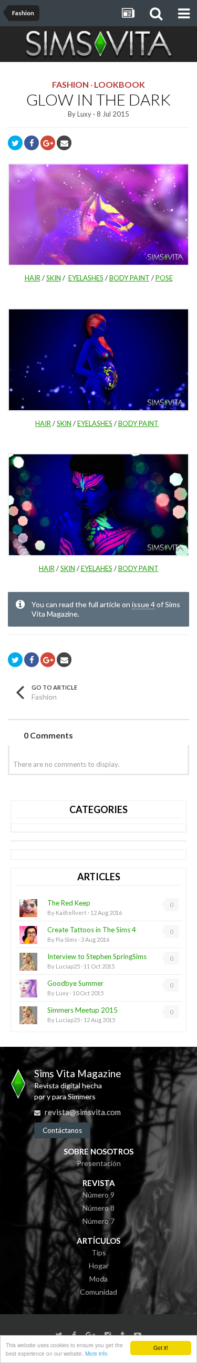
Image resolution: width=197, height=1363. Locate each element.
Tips (98, 1252)
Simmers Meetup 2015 (82, 1010)
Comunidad (98, 1291)
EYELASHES (85, 278)
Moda (98, 1278)
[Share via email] (64, 143)
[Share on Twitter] (15, 143)
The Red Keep (68, 903)
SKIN (53, 278)
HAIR (32, 278)
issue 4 (143, 604)
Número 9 (98, 1194)
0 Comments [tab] (48, 735)
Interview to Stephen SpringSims (97, 956)
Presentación (99, 1163)
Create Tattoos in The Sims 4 (91, 929)
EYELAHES (96, 568)
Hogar (99, 1265)
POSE (164, 278)
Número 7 (98, 1220)
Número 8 (98, 1207)
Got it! (160, 1347)
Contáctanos (62, 1130)
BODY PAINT (129, 278)
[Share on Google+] (47, 143)
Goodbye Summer (75, 983)
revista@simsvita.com (83, 1112)
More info (96, 1353)
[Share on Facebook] (31, 143)
